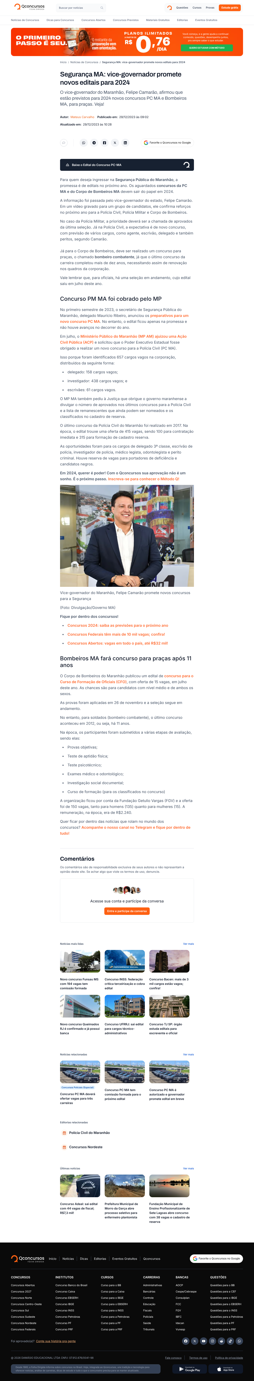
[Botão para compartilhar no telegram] (94, 143)
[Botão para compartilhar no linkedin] (125, 143)
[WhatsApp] (239, 1341)
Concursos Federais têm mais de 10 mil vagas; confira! (116, 634)
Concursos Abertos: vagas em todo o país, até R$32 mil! (117, 643)
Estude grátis (229, 7)
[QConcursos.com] (27, 1258)
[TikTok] (230, 1341)
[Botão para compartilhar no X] (115, 143)
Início (63, 62)
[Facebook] (185, 1341)
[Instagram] (212, 1341)
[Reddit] (221, 1341)
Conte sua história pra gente (56, 1341)
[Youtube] (203, 1341)
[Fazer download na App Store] (225, 1369)
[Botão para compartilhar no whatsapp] (84, 143)
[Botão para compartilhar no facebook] (104, 143)
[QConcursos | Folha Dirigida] (30, 8)
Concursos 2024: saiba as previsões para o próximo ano (117, 625)
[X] (194, 1341)
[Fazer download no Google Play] (189, 1369)
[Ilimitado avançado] (127, 42)
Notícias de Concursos (84, 62)
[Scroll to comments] (63, 142)
